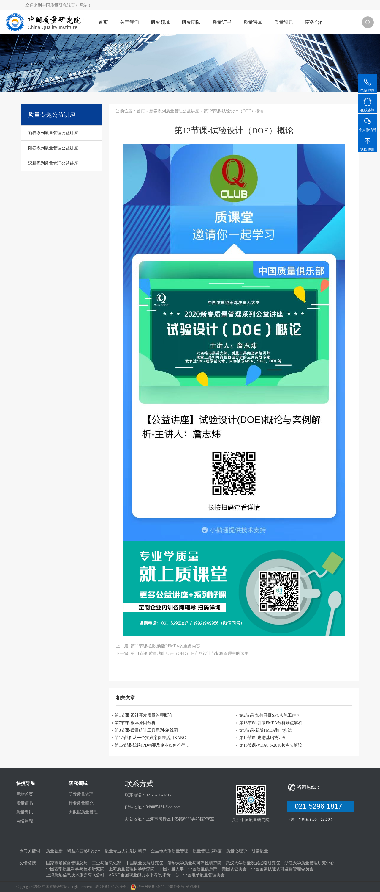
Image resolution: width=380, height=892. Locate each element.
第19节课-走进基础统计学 (262, 737)
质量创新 (54, 851)
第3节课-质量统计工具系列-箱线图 (146, 730)
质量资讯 (283, 22)
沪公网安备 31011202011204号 (160, 887)
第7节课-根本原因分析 (135, 723)
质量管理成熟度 (207, 851)
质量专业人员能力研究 (125, 851)
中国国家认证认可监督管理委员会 (282, 869)
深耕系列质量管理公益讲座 (53, 163)
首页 (103, 22)
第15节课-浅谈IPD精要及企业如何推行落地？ (153, 745)
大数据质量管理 (83, 812)
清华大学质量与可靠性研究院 (194, 863)
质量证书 (222, 22)
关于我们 (129, 22)
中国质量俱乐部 (202, 869)
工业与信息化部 (106, 863)
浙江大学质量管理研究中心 (309, 863)
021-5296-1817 (320, 806)
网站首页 (24, 794)
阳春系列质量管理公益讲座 (53, 148)
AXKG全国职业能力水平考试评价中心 (144, 875)
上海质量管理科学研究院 (131, 869)
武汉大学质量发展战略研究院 (253, 863)
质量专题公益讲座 (52, 114)
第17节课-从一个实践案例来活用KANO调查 (153, 737)
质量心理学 (236, 851)
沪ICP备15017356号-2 (112, 887)
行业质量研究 (81, 803)
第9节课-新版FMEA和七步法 (265, 730)
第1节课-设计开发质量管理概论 (143, 715)
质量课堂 (252, 22)
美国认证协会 (234, 869)
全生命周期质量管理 (169, 851)
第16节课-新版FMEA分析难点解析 (270, 723)
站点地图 (193, 887)
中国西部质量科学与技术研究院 (75, 869)
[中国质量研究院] (45, 22)
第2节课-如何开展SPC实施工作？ (269, 715)
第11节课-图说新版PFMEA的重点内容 (165, 646)
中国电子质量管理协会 (204, 875)
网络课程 (24, 821)
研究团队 (191, 22)
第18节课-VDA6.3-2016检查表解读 (270, 745)
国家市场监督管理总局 (67, 863)
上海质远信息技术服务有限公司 (75, 875)
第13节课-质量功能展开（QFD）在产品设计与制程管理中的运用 (189, 653)
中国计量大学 (171, 869)
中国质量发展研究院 (144, 863)
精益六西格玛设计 (83, 851)
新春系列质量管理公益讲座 (174, 111)
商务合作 (314, 22)
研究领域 (160, 22)
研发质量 (259, 851)
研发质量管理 (81, 794)
